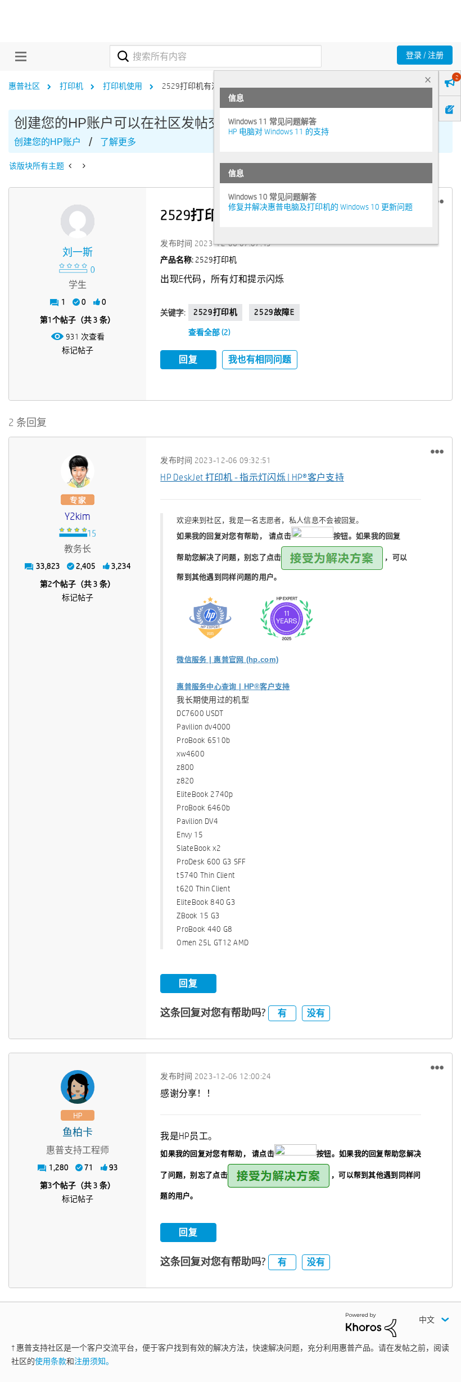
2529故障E (274, 312)
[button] (437, 451)
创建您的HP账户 (47, 142)
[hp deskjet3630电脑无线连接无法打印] (83, 165)
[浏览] (18, 56)
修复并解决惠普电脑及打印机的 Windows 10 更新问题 (320, 207)
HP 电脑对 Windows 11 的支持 (278, 131)
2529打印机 (215, 312)
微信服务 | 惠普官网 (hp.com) (227, 659)
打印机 (71, 86)
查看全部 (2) (209, 332)
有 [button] (282, 1013)
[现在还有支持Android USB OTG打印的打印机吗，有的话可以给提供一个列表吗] (71, 165)
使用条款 (50, 1361)
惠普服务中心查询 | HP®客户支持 (233, 686)
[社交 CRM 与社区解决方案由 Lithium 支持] (371, 1324)
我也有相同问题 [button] (259, 359)
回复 (188, 359)
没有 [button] (316, 1013)
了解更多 (118, 142)
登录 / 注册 (425, 55)
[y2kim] (77, 471)
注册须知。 (94, 1361)
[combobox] (215, 56)
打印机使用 (122, 86)
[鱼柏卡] (77, 1087)
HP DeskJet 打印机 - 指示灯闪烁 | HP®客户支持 (252, 477)
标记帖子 (77, 350)
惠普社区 (24, 86)
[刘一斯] (77, 221)
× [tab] (427, 79)
